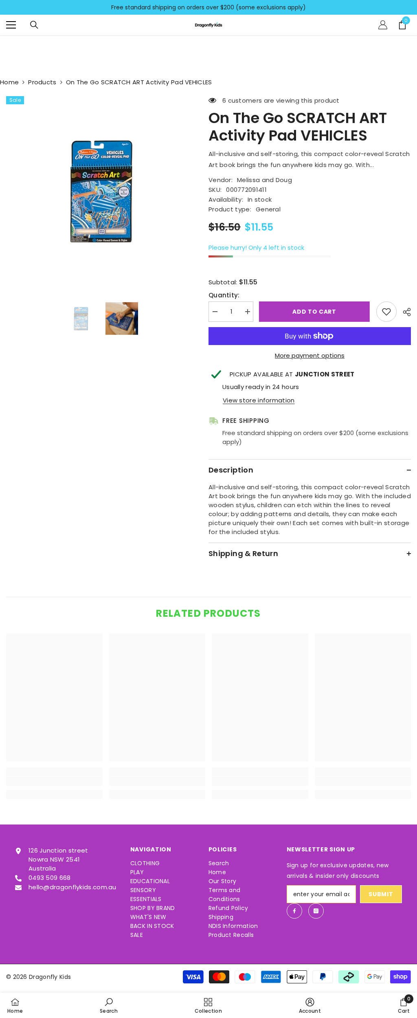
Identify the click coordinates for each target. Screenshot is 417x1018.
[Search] (34, 25)
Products (42, 82)
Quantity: (224, 295)
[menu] (11, 25)
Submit (381, 894)
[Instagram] (316, 911)
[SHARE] (404, 312)
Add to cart (317, 312)
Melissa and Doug (264, 180)
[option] (208, 7)
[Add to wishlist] (386, 311)
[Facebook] (294, 911)
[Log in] (382, 24)
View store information (259, 400)
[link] (54, 781)
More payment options (310, 355)
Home (9, 82)
